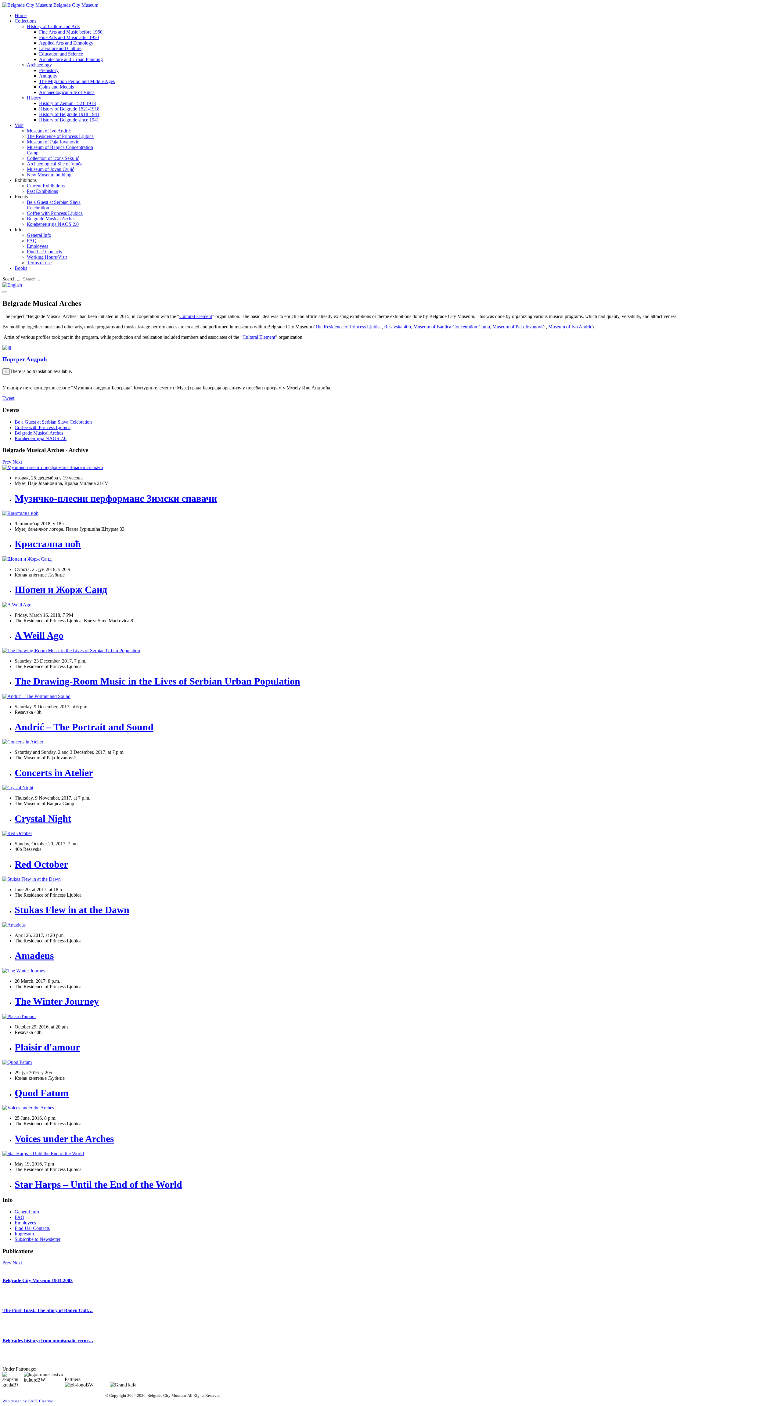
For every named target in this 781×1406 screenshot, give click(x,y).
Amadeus (34, 955)
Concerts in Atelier (54, 772)
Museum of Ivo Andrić (49, 130)
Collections (25, 20)
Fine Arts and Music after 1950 (69, 37)
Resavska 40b (397, 326)
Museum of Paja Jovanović (53, 141)
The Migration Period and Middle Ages (77, 81)
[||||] (6, 347)
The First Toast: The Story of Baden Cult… (47, 1310)
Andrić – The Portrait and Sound (84, 726)
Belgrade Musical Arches (51, 218)
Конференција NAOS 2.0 (53, 224)
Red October (41, 864)
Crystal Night (43, 818)
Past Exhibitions (42, 191)
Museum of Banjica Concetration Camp (451, 326)
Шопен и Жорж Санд (61, 589)
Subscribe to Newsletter (37, 1239)
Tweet (8, 398)
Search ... (11, 278)
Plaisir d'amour (47, 1047)
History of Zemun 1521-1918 (67, 103)
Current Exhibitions (46, 185)
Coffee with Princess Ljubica (55, 213)
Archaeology (39, 64)
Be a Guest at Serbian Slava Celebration (53, 422)
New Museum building (49, 174)
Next (17, 461)
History (34, 97)
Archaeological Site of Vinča (67, 92)
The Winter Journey (57, 1001)
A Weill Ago (39, 635)
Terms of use (39, 262)
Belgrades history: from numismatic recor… (47, 1340)
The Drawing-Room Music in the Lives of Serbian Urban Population (157, 681)
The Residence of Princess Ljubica (60, 136)
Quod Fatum (42, 1092)
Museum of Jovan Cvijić (50, 169)
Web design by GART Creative (27, 1401)
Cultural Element (195, 316)
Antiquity (48, 75)
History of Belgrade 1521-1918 (69, 108)
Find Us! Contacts (44, 251)
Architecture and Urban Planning (71, 59)
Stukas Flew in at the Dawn (72, 909)
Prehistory (49, 70)
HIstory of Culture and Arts (53, 26)
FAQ (32, 240)
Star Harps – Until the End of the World (98, 1184)
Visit (19, 125)
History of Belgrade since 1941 (69, 119)
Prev (6, 461)
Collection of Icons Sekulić (53, 158)
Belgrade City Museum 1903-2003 (37, 1280)
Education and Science (61, 53)
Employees (37, 246)
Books (21, 268)
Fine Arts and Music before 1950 (71, 31)
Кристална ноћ (48, 543)
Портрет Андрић (24, 359)
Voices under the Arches (64, 1138)
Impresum (24, 1233)
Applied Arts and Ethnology (66, 42)
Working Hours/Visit (47, 257)
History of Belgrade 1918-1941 (69, 114)
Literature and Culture (60, 48)
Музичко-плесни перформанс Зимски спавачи (116, 498)
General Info (39, 235)
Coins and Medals (56, 86)
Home (21, 15)
